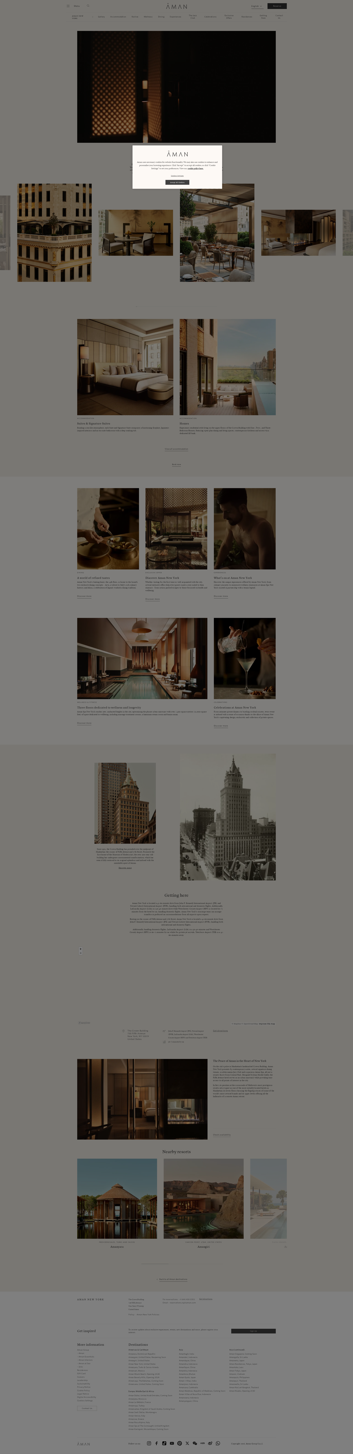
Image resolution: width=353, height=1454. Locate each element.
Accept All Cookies (177, 182)
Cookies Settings (177, 176)
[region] (177, 167)
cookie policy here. (196, 168)
